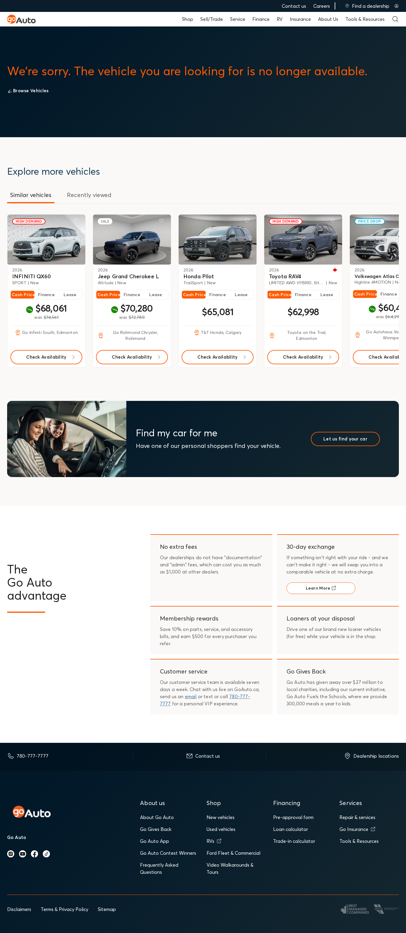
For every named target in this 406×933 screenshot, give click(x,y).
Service (237, 19)
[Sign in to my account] (396, 6)
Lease (70, 294)
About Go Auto (157, 817)
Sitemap (107, 909)
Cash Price (23, 294)
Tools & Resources (365, 19)
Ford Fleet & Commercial (233, 853)
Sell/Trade (211, 19)
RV (280, 19)
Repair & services (357, 817)
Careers (321, 6)
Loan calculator (290, 829)
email (191, 696)
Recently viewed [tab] (89, 195)
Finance (261, 19)
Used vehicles (221, 829)
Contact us (294, 6)
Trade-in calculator (294, 841)
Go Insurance (353, 829)
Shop (187, 19)
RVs (210, 841)
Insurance (300, 19)
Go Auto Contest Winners (168, 853)
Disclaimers (19, 909)
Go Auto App (154, 841)
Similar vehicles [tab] (30, 195)
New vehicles (221, 817)
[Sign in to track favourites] (77, 221)
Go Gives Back (155, 829)
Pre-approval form (293, 817)
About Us (328, 19)
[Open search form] (395, 19)
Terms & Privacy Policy (64, 909)
